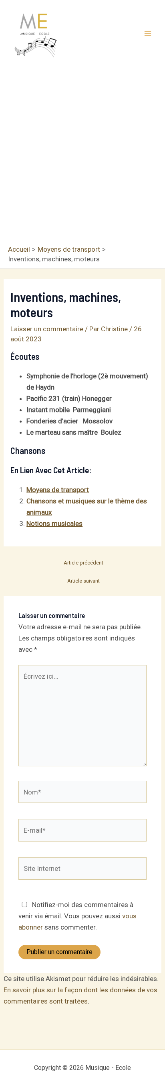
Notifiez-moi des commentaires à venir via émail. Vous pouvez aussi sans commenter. (77, 916)
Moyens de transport (57, 490)
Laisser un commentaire (46, 329)
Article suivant (83, 580)
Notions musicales (54, 523)
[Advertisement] (82, 158)
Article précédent (83, 562)
